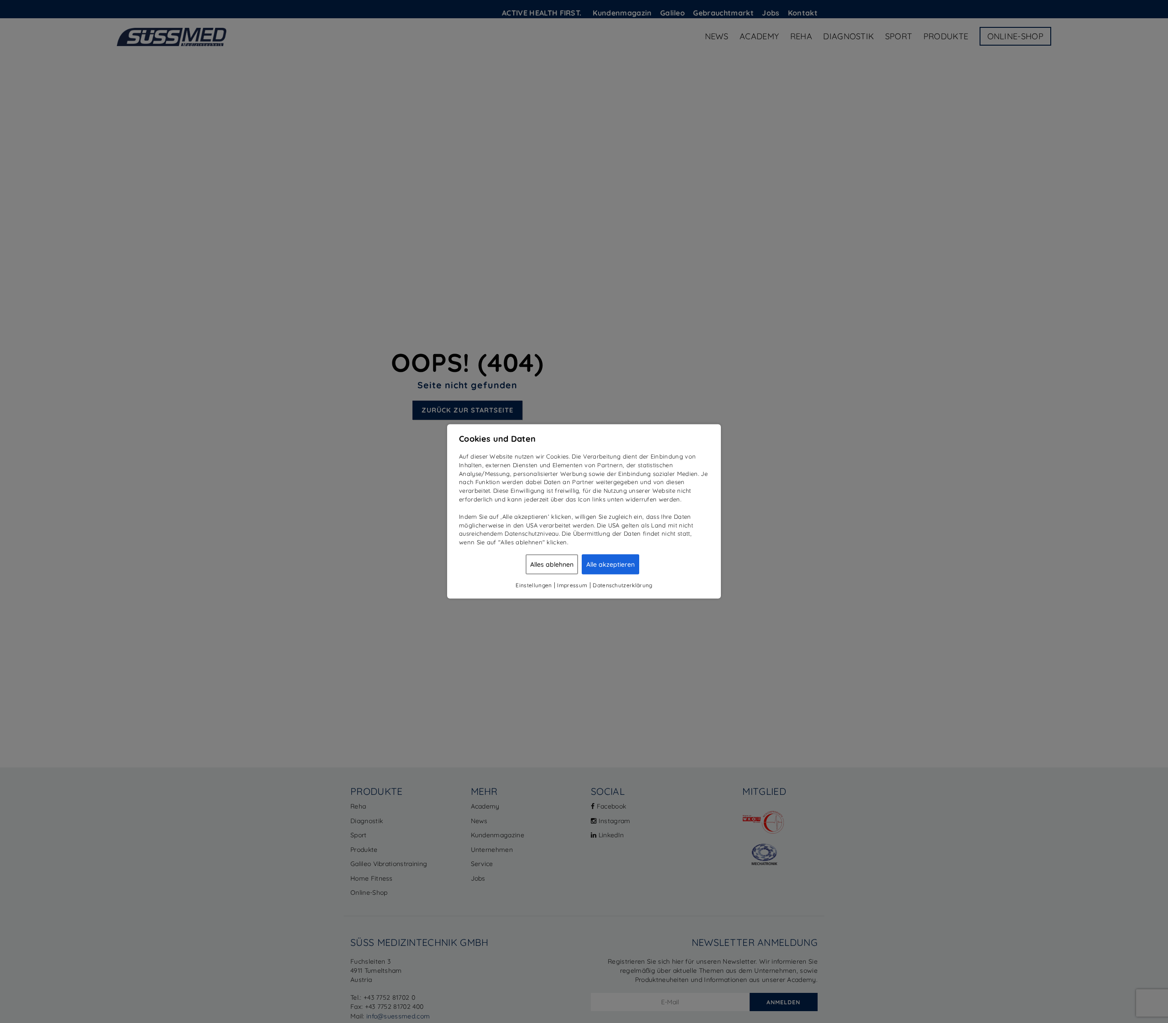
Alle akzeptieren (610, 564)
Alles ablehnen (552, 564)
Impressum (572, 585)
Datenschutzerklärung (622, 585)
